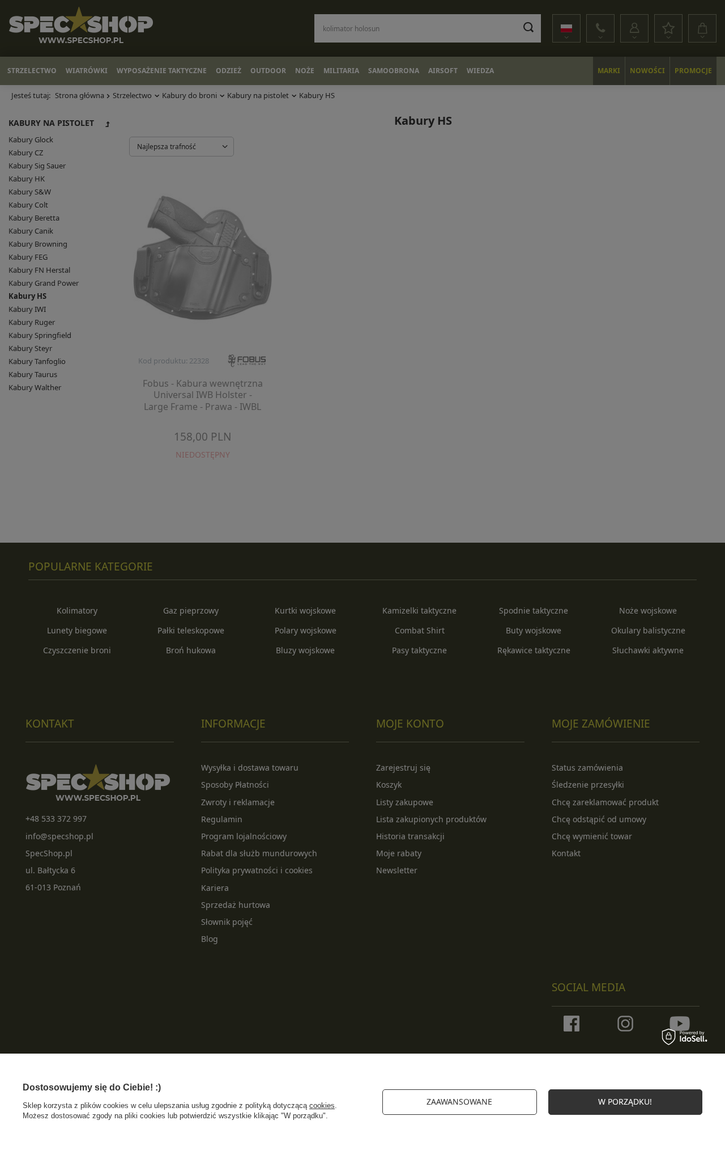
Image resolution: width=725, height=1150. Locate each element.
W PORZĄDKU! (625, 1101)
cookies (322, 1105)
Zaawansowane (459, 1101)
